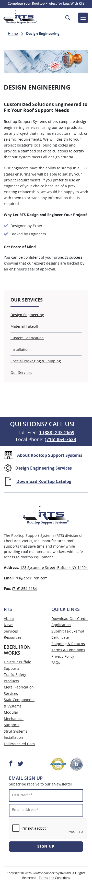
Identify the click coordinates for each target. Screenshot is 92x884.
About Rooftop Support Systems (49, 455)
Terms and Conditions (54, 877)
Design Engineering (27, 315)
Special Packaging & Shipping (35, 361)
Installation (20, 350)
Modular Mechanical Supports (14, 719)
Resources (12, 637)
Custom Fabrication (27, 338)
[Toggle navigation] (83, 18)
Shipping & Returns (68, 644)
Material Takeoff (24, 326)
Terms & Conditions (68, 650)
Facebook (11, 763)
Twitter (20, 763)
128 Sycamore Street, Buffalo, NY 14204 (54, 568)
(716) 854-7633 (60, 440)
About (9, 619)
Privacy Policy (62, 656)
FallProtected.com (19, 744)
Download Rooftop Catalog (43, 482)
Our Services (21, 373)
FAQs (55, 663)
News (8, 625)
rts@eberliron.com (32, 578)
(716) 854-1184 (24, 589)
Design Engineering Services (43, 468)
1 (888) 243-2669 (56, 433)
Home (13, 34)
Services (11, 631)
